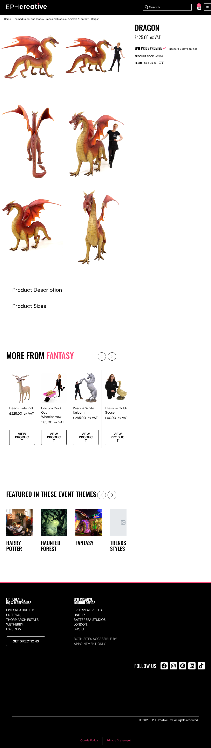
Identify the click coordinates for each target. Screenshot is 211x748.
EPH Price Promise (148, 48)
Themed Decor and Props (28, 19)
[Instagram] (173, 665)
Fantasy (84, 19)
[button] (102, 356)
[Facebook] (164, 665)
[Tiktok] (201, 665)
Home (7, 19)
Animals (72, 19)
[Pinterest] (182, 665)
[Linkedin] (192, 665)
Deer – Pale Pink (21, 408)
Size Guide (150, 63)
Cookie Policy (89, 740)
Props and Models (55, 19)
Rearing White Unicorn (83, 410)
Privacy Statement (119, 740)
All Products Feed (165, 683)
